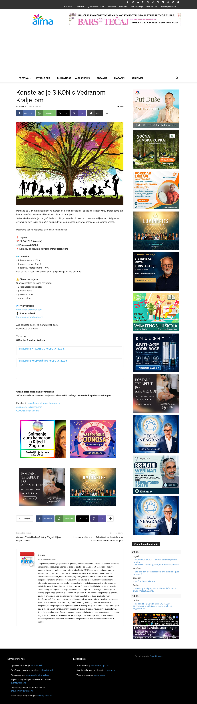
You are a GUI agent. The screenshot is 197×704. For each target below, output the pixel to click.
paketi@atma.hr (44, 695)
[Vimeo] (163, 2)
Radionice (137, 78)
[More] (107, 113)
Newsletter (112, 6)
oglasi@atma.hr (47, 670)
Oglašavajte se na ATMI (96, 6)
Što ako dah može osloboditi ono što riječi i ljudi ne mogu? (156, 573)
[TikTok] (153, 2)
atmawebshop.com (100, 665)
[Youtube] (178, 2)
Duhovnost (64, 78)
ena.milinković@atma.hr (22, 690)
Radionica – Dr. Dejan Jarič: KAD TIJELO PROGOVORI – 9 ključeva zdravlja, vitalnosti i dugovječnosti (153, 606)
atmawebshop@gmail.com (38, 674)
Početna (23, 78)
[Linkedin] (137, 2)
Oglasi (21, 106)
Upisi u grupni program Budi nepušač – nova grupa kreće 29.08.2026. (154, 589)
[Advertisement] (98, 51)
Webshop (123, 6)
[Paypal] (143, 2)
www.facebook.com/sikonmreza (44, 403)
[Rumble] (148, 2)
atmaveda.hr (100, 674)
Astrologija (43, 78)
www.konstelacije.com (27, 410)
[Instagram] (132, 2)
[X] (158, 2)
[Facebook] (127, 2)
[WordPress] (173, 2)
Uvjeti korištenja (136, 6)
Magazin (119, 78)
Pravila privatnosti (168, 6)
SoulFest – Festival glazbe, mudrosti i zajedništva (157, 564)
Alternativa (82, 78)
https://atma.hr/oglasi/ (47, 559)
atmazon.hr (110, 670)
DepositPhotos (156, 656)
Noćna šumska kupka (145, 581)
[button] (177, 78)
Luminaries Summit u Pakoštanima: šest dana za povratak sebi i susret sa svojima (98, 539)
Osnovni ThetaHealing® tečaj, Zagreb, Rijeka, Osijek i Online (39, 539)
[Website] (168, 2)
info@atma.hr (37, 665)
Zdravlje (102, 78)
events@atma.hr (18, 682)
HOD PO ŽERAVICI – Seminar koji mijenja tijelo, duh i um (155, 561)
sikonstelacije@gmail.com (29, 309)
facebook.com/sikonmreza (29, 317)
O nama (80, 6)
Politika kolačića (152, 6)
